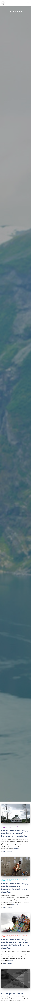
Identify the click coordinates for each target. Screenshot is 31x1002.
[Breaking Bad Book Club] (15, 978)
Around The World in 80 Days (9, 826)
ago (9, 851)
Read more (16, 848)
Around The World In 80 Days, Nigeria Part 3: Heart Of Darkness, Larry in (15, 833)
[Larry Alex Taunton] (4, 3)
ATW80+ (20, 826)
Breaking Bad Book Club (12, 993)
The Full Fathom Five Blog (8, 991)
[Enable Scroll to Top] (28, 999)
